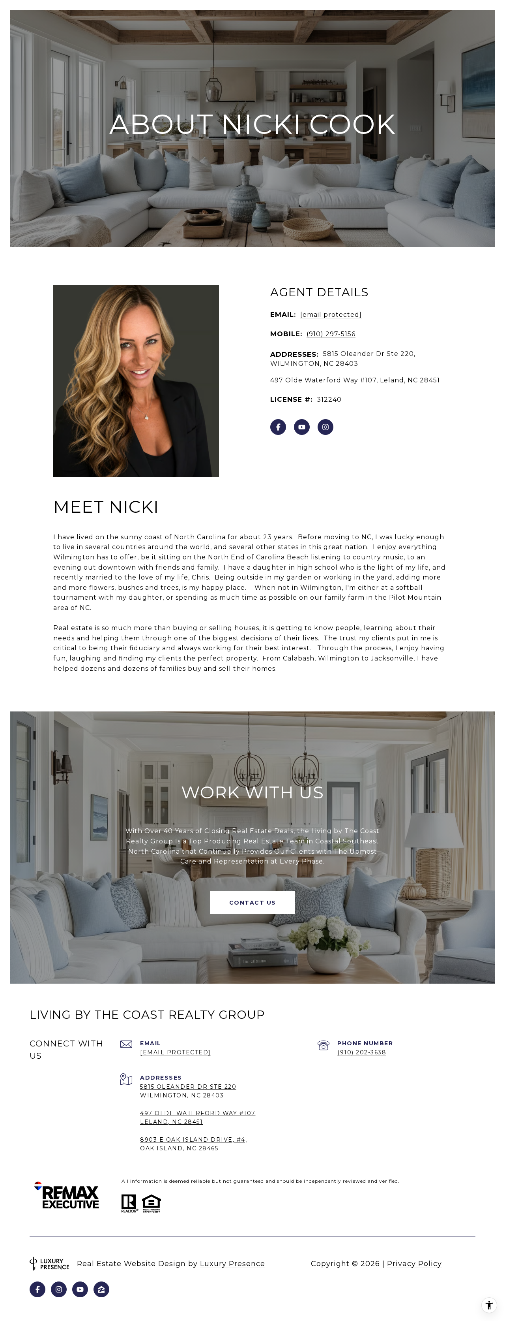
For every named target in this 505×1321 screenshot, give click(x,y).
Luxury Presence (232, 1263)
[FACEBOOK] (278, 427)
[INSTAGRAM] (325, 427)
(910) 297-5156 (331, 334)
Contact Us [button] (252, 902)
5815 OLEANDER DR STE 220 (188, 1086)
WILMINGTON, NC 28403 (182, 1095)
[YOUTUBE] (302, 427)
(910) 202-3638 (361, 1052)
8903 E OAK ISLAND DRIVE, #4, (193, 1139)
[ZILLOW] (101, 1289)
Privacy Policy (414, 1263)
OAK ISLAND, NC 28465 (179, 1148)
